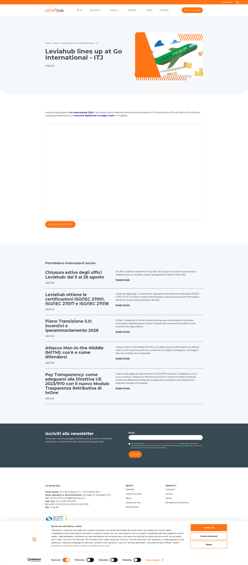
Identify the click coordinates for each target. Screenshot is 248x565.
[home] (54, 10)
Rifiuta (209, 544)
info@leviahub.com (75, 498)
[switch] (90, 560)
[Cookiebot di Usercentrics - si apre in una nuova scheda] (34, 560)
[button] (228, 2)
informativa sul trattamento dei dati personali (161, 443)
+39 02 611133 (57, 498)
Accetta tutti (208, 528)
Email (132, 433)
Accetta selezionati (208, 536)
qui (79, 552)
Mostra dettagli (153, 560)
